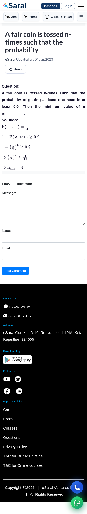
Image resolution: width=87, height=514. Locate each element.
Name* (7, 230)
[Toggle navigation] (81, 6)
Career (9, 410)
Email (6, 248)
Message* (9, 193)
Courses (10, 428)
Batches (50, 6)
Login (68, 6)
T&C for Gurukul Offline (23, 456)
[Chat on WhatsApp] (77, 502)
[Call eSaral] (77, 487)
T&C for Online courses (23, 465)
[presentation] (84, 106)
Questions (11, 437)
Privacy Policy (15, 447)
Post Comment (15, 271)
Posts (8, 419)
